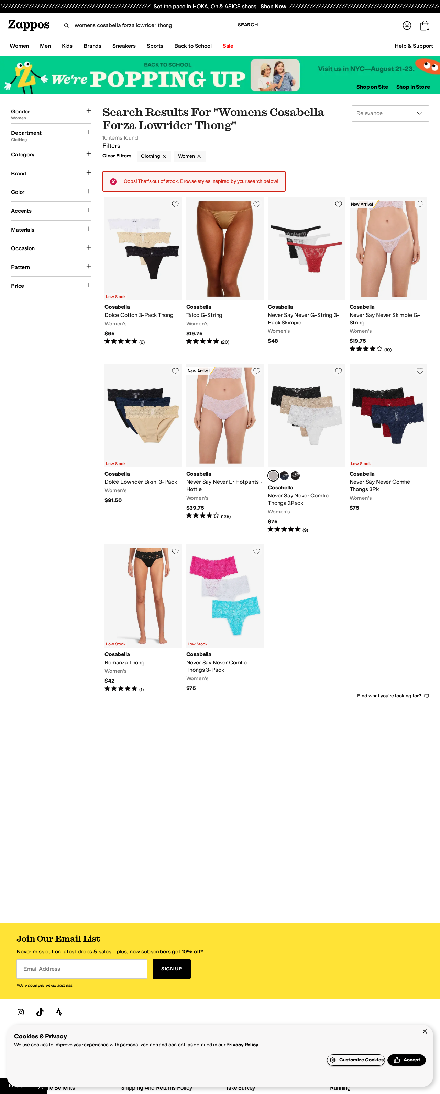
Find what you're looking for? (389, 696)
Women (186, 156)
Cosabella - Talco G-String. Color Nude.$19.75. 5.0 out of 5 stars (225, 275)
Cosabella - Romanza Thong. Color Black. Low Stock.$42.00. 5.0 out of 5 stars (143, 618)
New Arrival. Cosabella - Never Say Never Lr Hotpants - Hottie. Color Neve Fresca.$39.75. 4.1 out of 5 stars (225, 448)
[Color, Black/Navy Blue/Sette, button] (284, 475)
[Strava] (59, 1012)
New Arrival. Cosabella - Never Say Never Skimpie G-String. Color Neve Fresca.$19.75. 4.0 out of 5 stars (388, 275)
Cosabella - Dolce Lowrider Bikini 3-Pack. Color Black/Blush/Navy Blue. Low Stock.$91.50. (143, 448)
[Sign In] (407, 25)
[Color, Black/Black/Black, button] (295, 475)
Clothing (150, 156)
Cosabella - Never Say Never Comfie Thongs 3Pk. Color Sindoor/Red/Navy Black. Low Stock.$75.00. (388, 448)
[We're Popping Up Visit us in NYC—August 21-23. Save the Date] (220, 75)
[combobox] (145, 25)
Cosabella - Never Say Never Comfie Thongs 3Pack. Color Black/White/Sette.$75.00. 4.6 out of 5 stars (306, 448)
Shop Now (273, 6)
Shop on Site (372, 87)
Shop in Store (413, 87)
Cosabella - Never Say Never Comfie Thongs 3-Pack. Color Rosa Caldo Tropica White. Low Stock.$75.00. (225, 618)
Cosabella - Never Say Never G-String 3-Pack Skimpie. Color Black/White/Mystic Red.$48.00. (306, 275)
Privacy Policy (242, 1045)
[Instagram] (20, 1012)
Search (248, 25)
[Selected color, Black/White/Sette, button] (273, 475)
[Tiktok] (39, 1012)
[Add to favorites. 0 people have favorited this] (175, 204)
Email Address (41, 968)
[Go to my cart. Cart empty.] (425, 25)
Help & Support (414, 46)
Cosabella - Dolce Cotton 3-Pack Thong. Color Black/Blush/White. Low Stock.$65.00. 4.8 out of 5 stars (143, 275)
